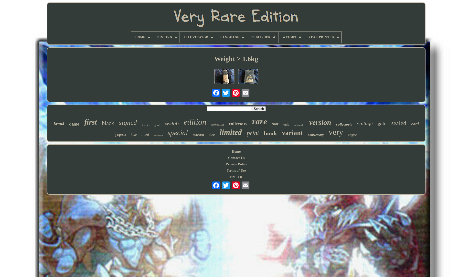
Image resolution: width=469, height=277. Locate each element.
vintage (365, 123)
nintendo (299, 125)
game (74, 124)
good (157, 125)
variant (292, 133)
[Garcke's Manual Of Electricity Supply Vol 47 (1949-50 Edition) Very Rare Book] (224, 76)
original (352, 135)
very (336, 132)
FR (240, 177)
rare (259, 121)
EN (232, 177)
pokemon (217, 124)
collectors (238, 123)
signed (128, 122)
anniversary (316, 135)
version (320, 122)
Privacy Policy (236, 164)
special (178, 133)
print (253, 133)
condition (198, 135)
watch (172, 123)
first (90, 122)
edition (195, 121)
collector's (344, 124)
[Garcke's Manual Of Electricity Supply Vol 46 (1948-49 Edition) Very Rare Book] (248, 76)
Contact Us (236, 158)
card (415, 124)
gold (382, 123)
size (212, 134)
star (275, 123)
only (286, 124)
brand (59, 124)
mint (145, 134)
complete (158, 135)
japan (120, 134)
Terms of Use (236, 170)
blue (134, 135)
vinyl (145, 124)
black (108, 123)
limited (231, 132)
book (270, 133)
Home (236, 151)
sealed (398, 123)
